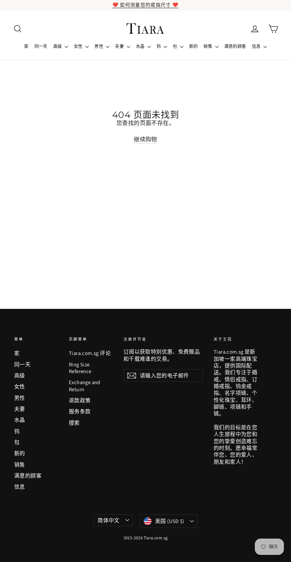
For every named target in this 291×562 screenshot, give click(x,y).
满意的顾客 (235, 46)
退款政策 (80, 400)
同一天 (41, 46)
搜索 (74, 422)
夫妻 (120, 46)
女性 (78, 46)
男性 (99, 46)
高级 (58, 46)
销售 (208, 46)
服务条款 (80, 411)
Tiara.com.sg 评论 (90, 353)
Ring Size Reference (80, 368)
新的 (193, 46)
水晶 (141, 46)
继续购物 (145, 139)
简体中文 (109, 520)
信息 (257, 46)
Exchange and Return (84, 385)
